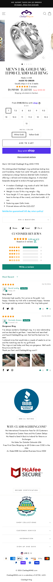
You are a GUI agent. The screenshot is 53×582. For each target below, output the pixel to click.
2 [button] (24, 64)
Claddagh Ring (26, 579)
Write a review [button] (26, 266)
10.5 (14, 117)
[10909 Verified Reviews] (26, 517)
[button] (22, 86)
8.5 (29, 110)
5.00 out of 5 (33, 239)
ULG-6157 (30, 206)
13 (26, 123)
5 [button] (31, 64)
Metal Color (26, 130)
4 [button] (29, 64)
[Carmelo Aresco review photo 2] (23, 360)
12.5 (46, 117)
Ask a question (26, 220)
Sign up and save (26, 547)
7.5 (15, 110)
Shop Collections (27, 522)
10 (6, 117)
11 (22, 117)
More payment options (26, 157)
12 (38, 117)
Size (26, 106)
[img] (8, 284)
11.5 (30, 117)
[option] (26, 3)
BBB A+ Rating (26, 419)
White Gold (19, 134)
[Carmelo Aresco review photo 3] (38, 360)
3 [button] (27, 64)
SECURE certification (26, 490)
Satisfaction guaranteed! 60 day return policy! (22, 211)
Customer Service (26, 531)
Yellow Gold (34, 134)
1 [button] (22, 64)
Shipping (18, 93)
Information (26, 539)
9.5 (43, 110)
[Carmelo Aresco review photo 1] (8, 360)
